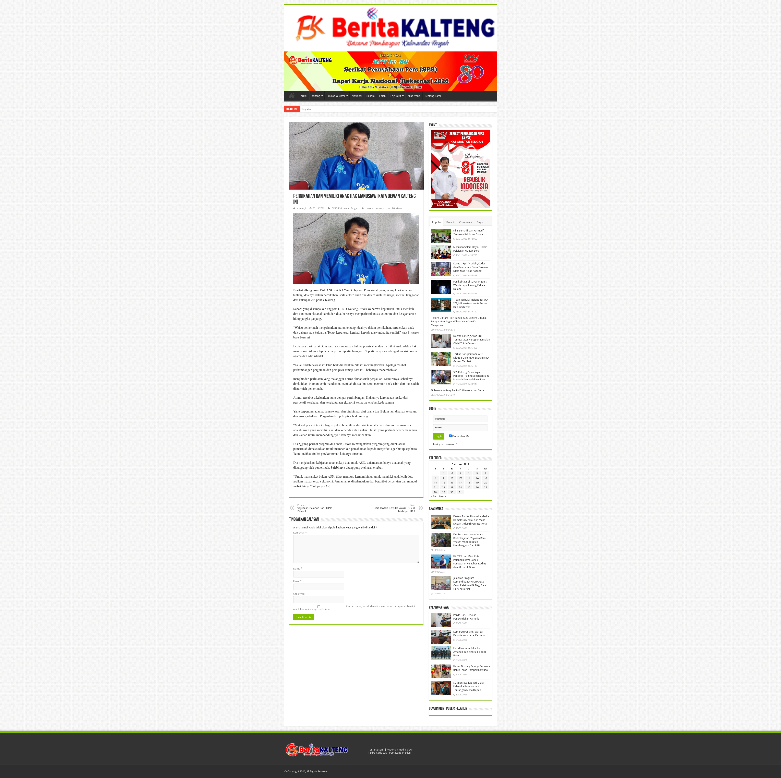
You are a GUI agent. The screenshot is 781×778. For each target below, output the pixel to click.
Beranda (291, 95)
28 (435, 492)
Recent (450, 222)
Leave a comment (375, 208)
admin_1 (301, 208)
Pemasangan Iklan (400, 752)
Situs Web (299, 593)
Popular (436, 222)
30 (451, 492)
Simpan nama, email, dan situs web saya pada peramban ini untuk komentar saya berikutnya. (354, 608)
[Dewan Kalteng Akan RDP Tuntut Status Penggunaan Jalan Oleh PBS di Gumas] (441, 341)
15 (443, 482)
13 (485, 477)
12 (477, 477)
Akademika (414, 95)
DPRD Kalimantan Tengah (345, 208)
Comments (465, 222)
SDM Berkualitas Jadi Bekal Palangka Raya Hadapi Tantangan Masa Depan (468, 686)
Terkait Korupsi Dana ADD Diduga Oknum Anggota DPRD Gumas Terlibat (471, 357)
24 (460, 487)
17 (460, 482)
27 (485, 487)
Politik (382, 95)
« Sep (434, 496)
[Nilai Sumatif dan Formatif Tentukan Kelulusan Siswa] (441, 236)
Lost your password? (445, 444)
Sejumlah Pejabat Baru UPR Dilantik (314, 508)
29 (443, 492)
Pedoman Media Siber (400, 749)
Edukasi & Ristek (336, 95)
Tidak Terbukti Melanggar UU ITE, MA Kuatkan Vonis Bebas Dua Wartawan (470, 303)
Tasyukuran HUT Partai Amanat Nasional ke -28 (327, 108)
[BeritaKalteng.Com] (390, 28)
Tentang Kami (433, 95)
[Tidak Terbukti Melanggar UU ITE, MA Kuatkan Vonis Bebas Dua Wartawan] (441, 305)
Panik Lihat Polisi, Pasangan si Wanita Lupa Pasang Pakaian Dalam (470, 285)
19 (477, 482)
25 (468, 487)
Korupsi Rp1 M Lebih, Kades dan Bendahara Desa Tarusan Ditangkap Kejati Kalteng (470, 267)
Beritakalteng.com (306, 290)
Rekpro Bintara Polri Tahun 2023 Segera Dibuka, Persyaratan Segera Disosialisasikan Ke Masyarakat (458, 321)
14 (435, 482)
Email (297, 581)
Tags (480, 222)
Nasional (357, 95)
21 (435, 487)
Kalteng (316, 95)
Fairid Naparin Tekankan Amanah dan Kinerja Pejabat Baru (469, 652)
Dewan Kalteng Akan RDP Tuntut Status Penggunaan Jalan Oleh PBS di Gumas (471, 339)
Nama (297, 568)
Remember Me (460, 436)
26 (477, 487)
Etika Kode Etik (378, 752)
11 (468, 477)
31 (460, 492)
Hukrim (371, 95)
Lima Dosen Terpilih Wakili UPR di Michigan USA (394, 508)
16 (451, 482)
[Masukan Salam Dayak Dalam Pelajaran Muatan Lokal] (441, 252)
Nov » (442, 496)
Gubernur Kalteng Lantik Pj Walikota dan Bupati (458, 390)
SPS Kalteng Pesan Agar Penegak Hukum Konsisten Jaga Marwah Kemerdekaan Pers (471, 376)
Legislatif (395, 95)
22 (443, 487)
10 (460, 477)
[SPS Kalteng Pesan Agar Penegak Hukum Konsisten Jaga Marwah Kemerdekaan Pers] (441, 377)
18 (468, 482)
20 (485, 482)
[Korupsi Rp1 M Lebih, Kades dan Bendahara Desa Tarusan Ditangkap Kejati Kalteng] (441, 269)
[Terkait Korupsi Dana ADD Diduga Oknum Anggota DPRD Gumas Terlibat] (441, 359)
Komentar (300, 532)
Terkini (303, 95)
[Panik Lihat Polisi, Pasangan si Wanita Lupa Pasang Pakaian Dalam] (441, 287)
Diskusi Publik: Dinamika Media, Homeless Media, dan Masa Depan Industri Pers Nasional (471, 520)
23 (451, 487)
